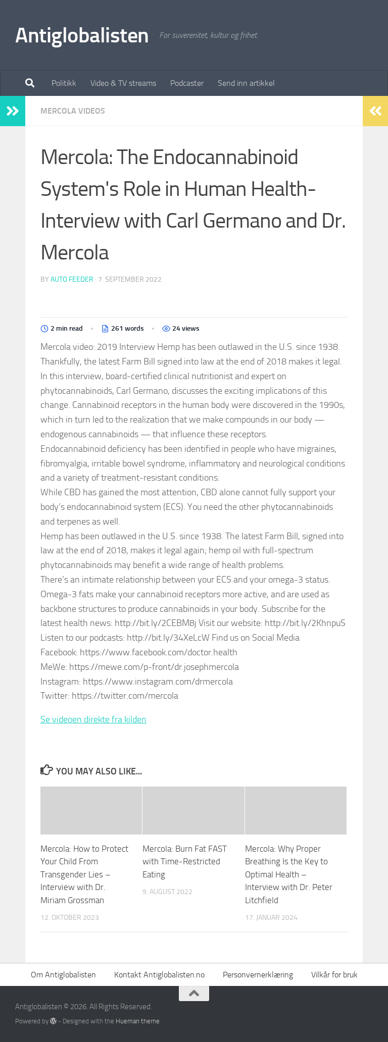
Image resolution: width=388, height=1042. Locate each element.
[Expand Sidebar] (12, 111)
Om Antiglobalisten (63, 974)
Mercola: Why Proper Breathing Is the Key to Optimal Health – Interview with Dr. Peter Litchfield (288, 874)
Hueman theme (138, 1021)
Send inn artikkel (246, 83)
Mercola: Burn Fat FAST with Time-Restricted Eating (184, 861)
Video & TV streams (123, 83)
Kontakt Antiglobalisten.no (159, 974)
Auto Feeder (72, 279)
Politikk (64, 83)
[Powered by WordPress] (53, 1021)
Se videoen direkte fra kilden (93, 719)
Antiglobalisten (82, 35)
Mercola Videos (72, 111)
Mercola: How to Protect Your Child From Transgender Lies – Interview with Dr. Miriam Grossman (84, 874)
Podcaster (187, 83)
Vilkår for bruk (334, 974)
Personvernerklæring (258, 974)
